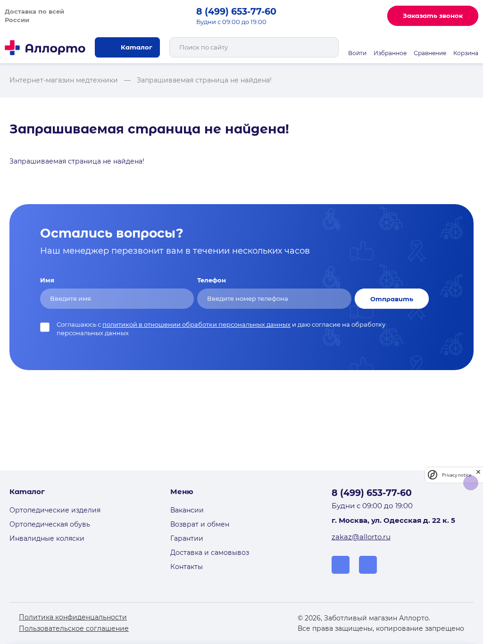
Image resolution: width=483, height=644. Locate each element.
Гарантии (186, 538)
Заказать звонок (433, 15)
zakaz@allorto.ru (361, 536)
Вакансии (187, 510)
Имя (47, 280)
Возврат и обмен (199, 524)
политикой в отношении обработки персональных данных (196, 324)
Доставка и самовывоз (209, 552)
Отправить (391, 299)
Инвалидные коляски (46, 538)
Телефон (211, 280)
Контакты (186, 566)
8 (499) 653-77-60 (236, 11)
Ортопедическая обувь (49, 524)
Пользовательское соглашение (74, 628)
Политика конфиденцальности (73, 617)
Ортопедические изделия (54, 510)
